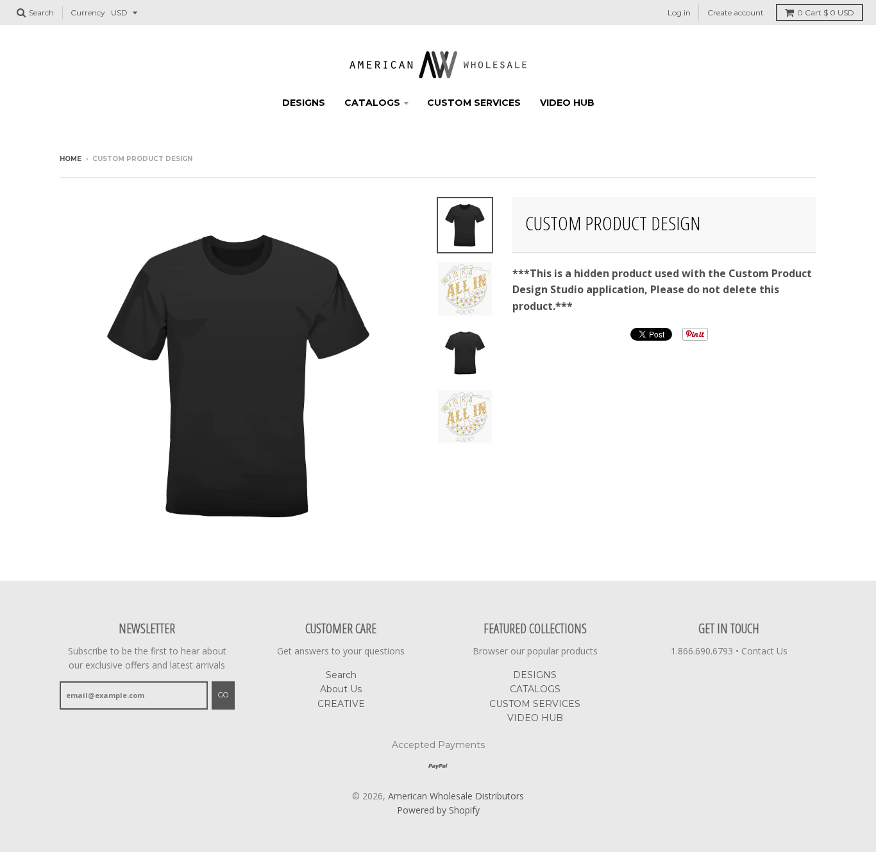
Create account (735, 12)
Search (341, 675)
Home (70, 159)
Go (223, 694)
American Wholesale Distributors (456, 796)
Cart (825, 12)
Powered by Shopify (438, 810)
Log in (679, 12)
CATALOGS (372, 102)
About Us (341, 689)
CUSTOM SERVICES (474, 102)
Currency (88, 12)
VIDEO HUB (567, 102)
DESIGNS (303, 102)
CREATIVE (341, 704)
